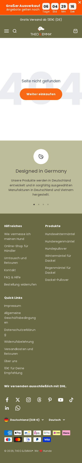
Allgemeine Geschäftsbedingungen (20, 318)
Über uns (10, 361)
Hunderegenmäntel (59, 241)
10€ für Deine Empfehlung (14, 370)
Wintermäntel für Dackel (58, 258)
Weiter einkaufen (41, 94)
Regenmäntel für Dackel (58, 270)
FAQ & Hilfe (12, 277)
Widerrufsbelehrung (19, 342)
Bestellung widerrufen (20, 284)
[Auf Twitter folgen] (18, 400)
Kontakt (10, 270)
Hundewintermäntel (60, 234)
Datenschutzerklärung (20, 332)
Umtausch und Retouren (15, 260)
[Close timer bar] (79, 2)
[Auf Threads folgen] (39, 400)
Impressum (12, 306)
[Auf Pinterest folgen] (50, 400)
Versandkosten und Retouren (18, 351)
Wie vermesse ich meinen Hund (17, 236)
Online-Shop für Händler (16, 248)
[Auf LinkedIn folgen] (7, 408)
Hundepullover (56, 248)
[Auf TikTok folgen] (71, 400)
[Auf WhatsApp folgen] (18, 408)
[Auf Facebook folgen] (7, 400)
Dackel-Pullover (57, 280)
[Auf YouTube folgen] (60, 400)
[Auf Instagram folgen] (28, 400)
